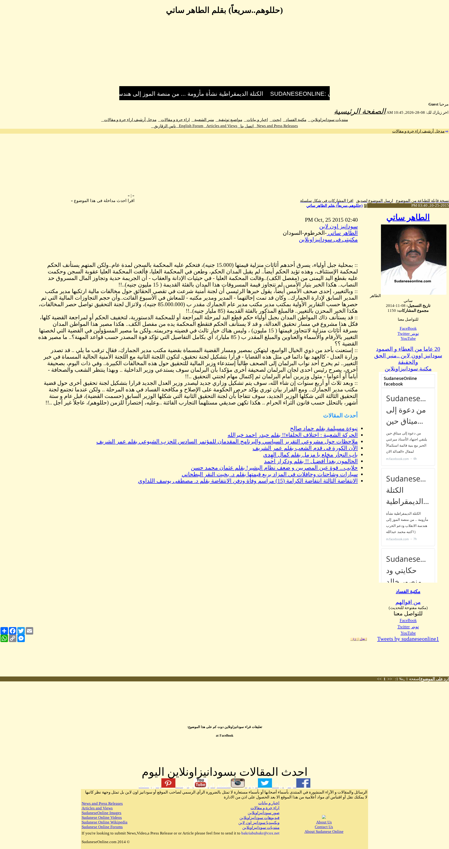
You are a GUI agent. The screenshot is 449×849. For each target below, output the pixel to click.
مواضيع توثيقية (229, 120)
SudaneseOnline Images (101, 813)
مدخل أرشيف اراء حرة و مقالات (128, 120)
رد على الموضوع (434, 679)
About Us (324, 822)
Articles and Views (220, 126)
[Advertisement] (224, 53)
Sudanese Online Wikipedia (104, 822)
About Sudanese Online (324, 831)
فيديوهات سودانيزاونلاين (259, 818)
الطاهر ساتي (408, 217)
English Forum (189, 126)
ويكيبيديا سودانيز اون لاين (258, 822)
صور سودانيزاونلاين (263, 813)
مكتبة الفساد (294, 120)
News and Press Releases (276, 126)
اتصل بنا (246, 126)
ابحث (275, 120)
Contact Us (324, 827)
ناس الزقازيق (163, 126)
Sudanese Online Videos (102, 817)
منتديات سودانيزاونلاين (328, 120)
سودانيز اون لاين (338, 226)
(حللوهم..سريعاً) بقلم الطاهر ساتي (334, 205)
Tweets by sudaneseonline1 (408, 639)
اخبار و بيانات (256, 120)
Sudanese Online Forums (102, 827)
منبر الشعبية (203, 120)
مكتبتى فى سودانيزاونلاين (328, 239)
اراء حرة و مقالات (174, 120)
